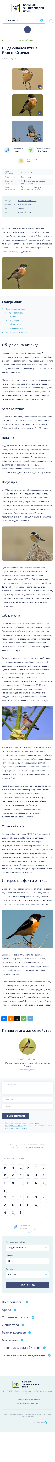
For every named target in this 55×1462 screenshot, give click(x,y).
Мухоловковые (24, 204)
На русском (9, 1159)
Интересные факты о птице (17, 332)
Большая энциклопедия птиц (33, 8)
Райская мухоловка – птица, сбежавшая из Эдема (27, 1064)
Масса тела (10, 1340)
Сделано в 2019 (31, 1422)
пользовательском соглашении (18, 1128)
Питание (12, 317)
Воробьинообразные (27, 201)
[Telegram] (30, 1018)
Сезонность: (11, 1255)
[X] (17, 1018)
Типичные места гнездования (24, 1355)
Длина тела (10, 1325)
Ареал (6, 1310)
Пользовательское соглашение (27, 1399)
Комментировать (15, 1116)
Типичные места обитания (21, 1347)
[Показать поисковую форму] (51, 21)
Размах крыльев (14, 1332)
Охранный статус (16, 328)
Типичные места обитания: (17, 1242)
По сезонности (12, 1302)
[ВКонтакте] (4, 1018)
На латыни (22, 1159)
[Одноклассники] (11, 1018)
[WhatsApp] (23, 1018)
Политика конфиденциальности (27, 1403)
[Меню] (27, 29)
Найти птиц (27, 1284)
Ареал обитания (16, 313)
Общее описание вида (15, 309)
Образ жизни (15, 324)
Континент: (10, 1269)
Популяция (14, 320)
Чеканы (21, 208)
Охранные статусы (15, 1317)
